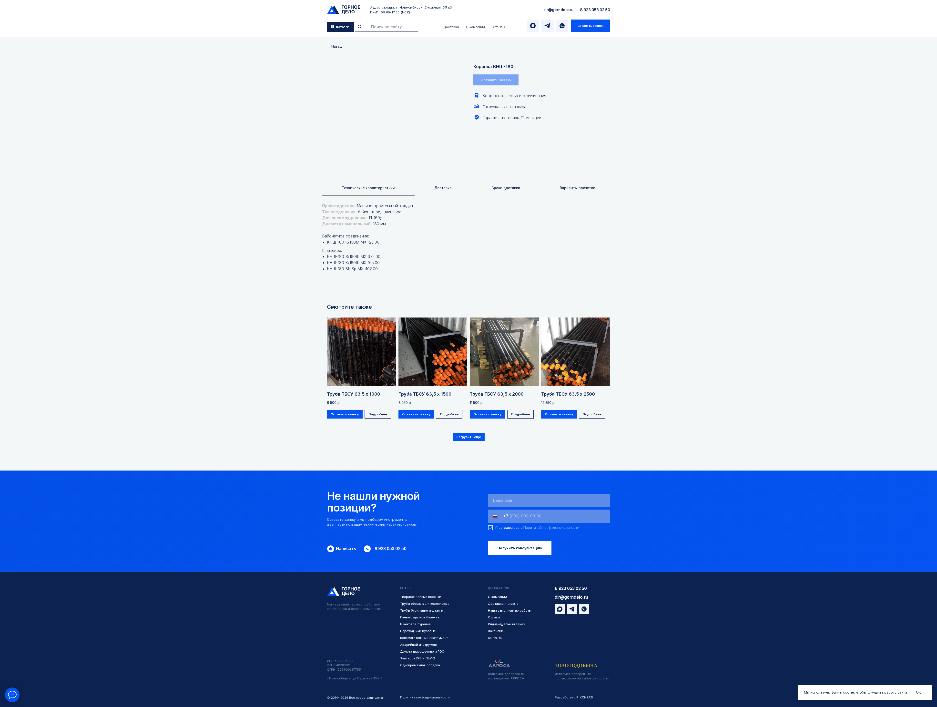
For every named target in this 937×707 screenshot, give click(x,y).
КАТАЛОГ (406, 588)
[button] (590, 26)
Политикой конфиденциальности (551, 527)
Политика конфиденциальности (425, 697)
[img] (343, 9)
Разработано (574, 697)
